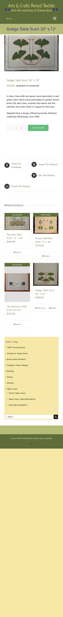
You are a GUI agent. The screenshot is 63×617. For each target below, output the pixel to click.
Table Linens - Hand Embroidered (22, 398)
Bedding (10, 370)
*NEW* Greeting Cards (16, 347)
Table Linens (12, 388)
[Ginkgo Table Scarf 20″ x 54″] (45, 273)
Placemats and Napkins (18, 404)
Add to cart (38, 127)
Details (18, 252)
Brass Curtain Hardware (16, 358)
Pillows (10, 376)
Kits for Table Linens (17, 392)
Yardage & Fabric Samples (17, 364)
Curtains (10, 382)
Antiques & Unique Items (17, 352)
